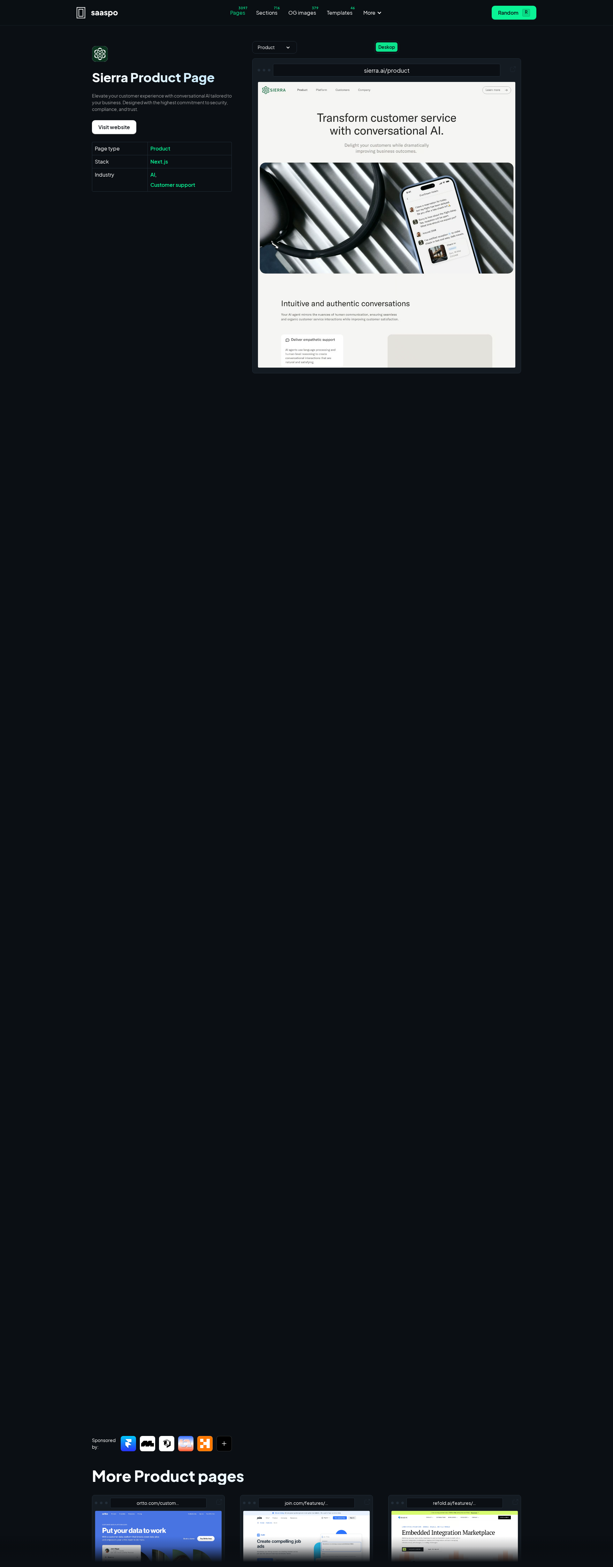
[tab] (386, 47)
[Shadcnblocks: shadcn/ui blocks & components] (166, 1443)
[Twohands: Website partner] (185, 1443)
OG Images (320, 1555)
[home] (133, 12)
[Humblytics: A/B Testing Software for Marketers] (205, 1443)
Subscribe (359, 1555)
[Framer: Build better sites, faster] (128, 1443)
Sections (284, 1555)
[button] (373, 12)
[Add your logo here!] (224, 1443)
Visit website (114, 127)
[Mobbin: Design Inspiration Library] (147, 1443)
